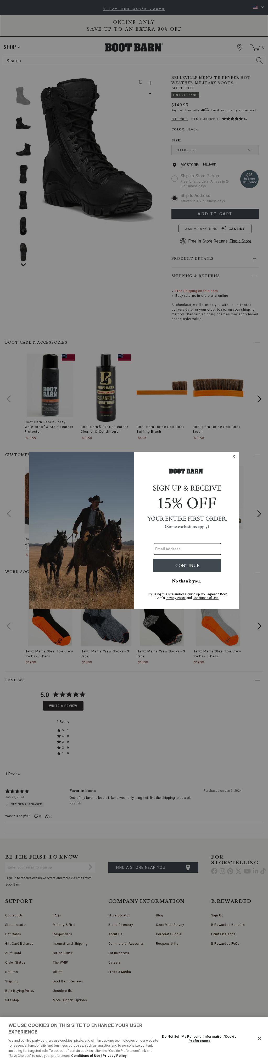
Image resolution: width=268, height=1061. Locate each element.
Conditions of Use (85, 1056)
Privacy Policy (115, 1056)
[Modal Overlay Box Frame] (134, 530)
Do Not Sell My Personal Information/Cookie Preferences (199, 1039)
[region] (134, 1039)
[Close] (259, 1038)
